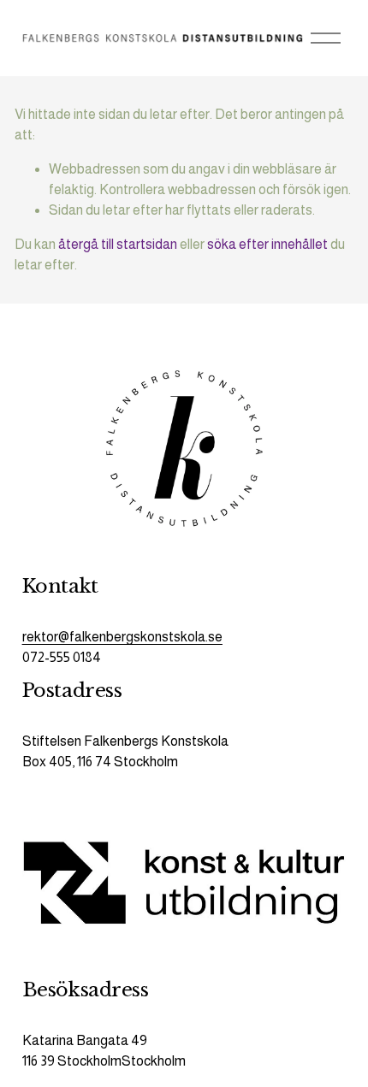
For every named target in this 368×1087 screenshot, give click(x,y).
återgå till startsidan (117, 244)
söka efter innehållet (267, 244)
